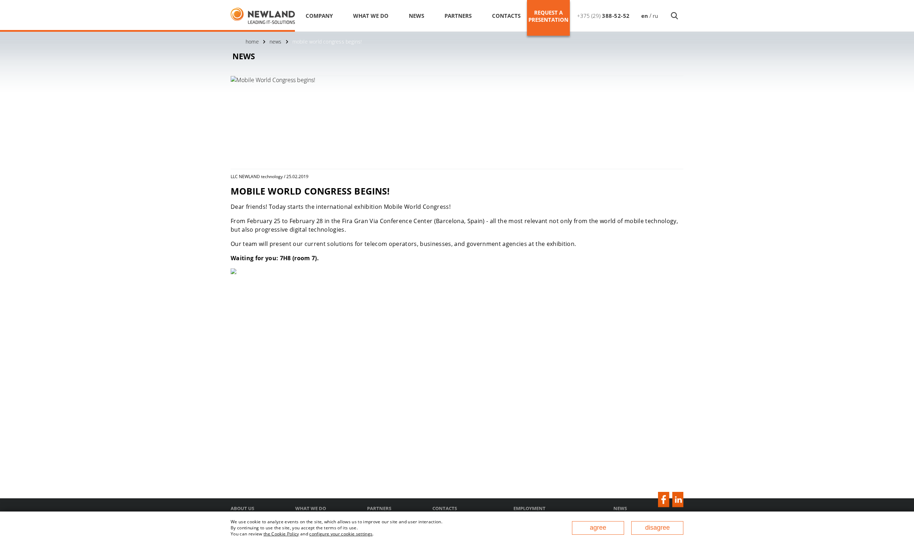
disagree (657, 527)
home (252, 41)
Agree (598, 527)
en (644, 15)
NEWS (416, 15)
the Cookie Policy (281, 534)
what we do (370, 15)
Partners (458, 15)
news (276, 41)
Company (319, 15)
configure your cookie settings (340, 534)
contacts (506, 15)
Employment (529, 508)
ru (655, 15)
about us (242, 508)
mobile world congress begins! (327, 41)
